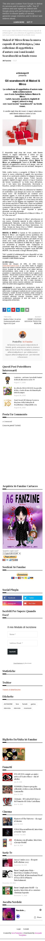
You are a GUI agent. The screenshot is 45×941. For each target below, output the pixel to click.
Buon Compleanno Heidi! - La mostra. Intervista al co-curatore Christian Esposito (27, 890)
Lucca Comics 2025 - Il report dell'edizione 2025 (26, 861)
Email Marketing (18, 663)
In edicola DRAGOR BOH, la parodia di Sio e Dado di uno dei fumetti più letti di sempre (28, 390)
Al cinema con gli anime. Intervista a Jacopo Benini (28, 841)
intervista (7, 708)
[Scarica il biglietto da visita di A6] (13, 760)
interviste (17, 708)
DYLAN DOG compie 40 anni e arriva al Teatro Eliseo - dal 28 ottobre (26, 776)
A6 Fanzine (7, 61)
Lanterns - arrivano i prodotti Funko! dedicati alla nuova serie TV (28, 378)
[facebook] (12, 598)
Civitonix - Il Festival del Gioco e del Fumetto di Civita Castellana (27, 800)
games (33, 704)
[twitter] (32, 598)
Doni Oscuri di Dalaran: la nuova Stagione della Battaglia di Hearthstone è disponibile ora (26, 402)
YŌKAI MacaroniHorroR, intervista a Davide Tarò (28, 830)
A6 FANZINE (8, 704)
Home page (6, 31)
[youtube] (32, 603)
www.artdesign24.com (10, 156)
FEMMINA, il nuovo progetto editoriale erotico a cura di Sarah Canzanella (27, 789)
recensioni (27, 708)
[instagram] (12, 603)
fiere (17, 704)
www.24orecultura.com (10, 265)
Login (19, 929)
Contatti (26, 929)
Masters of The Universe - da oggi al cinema (28, 819)
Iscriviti (12, 652)
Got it (29, 22)
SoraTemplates (17, 933)
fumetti (24, 704)
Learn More (19, 22)
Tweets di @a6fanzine (11, 689)
